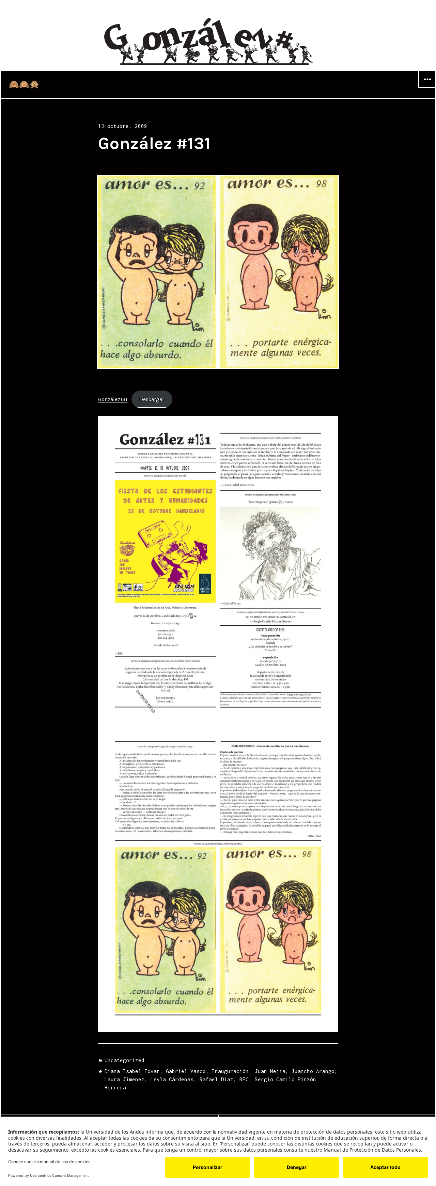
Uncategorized (124, 1060)
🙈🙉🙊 (24, 84)
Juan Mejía (270, 1071)
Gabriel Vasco (186, 1071)
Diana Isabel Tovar (132, 1071)
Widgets (427, 87)
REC (244, 1079)
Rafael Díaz (216, 1079)
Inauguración (230, 1071)
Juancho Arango (313, 1071)
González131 (112, 399)
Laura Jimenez (124, 1079)
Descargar (151, 399)
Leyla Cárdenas (172, 1079)
